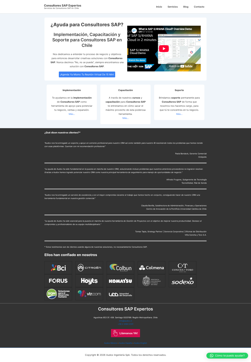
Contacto (199, 6)
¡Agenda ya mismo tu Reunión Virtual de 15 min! (87, 74)
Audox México (110, 343)
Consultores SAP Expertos (62, 5)
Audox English (140, 343)
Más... (72, 113)
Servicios (173, 6)
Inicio (159, 6)
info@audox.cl (125, 321)
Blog (185, 6)
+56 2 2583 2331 (125, 324)
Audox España (125, 343)
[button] (227, 356)
